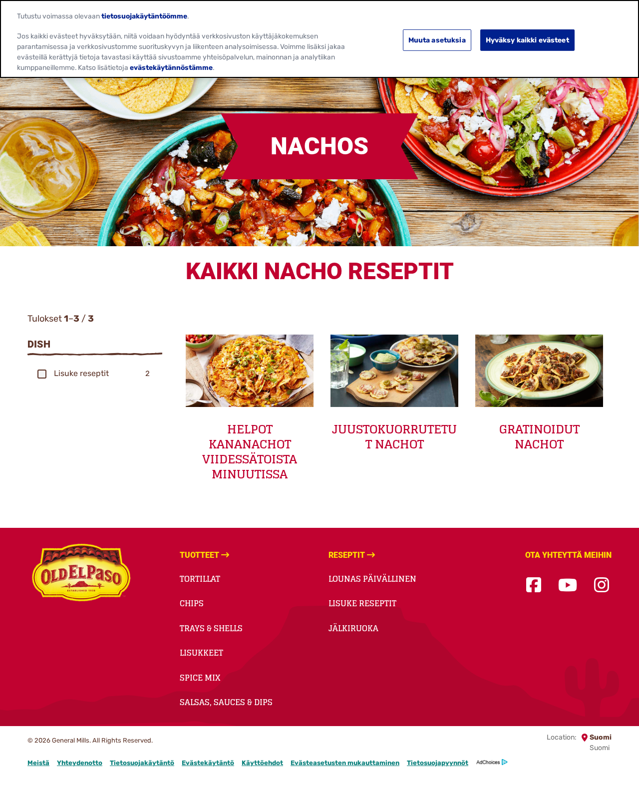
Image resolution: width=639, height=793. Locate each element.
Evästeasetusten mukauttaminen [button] (345, 763)
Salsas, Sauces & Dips (226, 702)
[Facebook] (533, 585)
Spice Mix (200, 678)
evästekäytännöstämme (171, 67)
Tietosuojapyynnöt (437, 763)
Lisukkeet (201, 653)
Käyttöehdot (262, 763)
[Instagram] (601, 585)
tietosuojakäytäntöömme (144, 15)
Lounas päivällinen (372, 579)
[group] (94, 374)
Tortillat (200, 579)
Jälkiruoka (353, 628)
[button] (41, 374)
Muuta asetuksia (437, 40)
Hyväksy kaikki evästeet (527, 40)
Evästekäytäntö (208, 763)
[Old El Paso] (81, 574)
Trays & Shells (211, 628)
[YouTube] (567, 585)
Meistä (38, 763)
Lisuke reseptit (362, 603)
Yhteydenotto (79, 763)
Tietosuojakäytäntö (142, 763)
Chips (192, 603)
